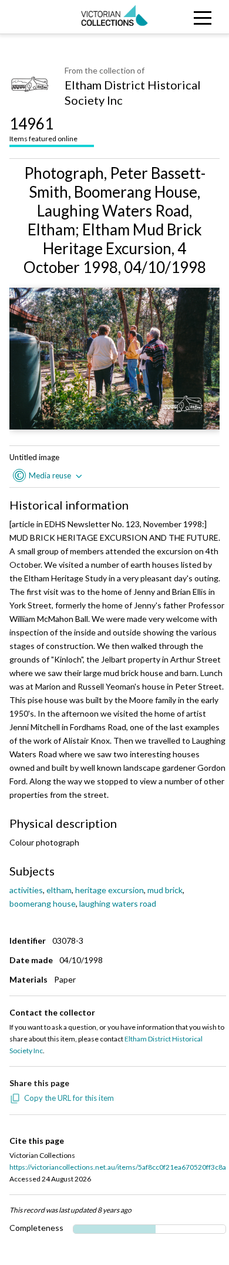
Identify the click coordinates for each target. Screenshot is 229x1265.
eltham (59, 890)
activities (26, 890)
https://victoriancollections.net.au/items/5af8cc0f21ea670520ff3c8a (117, 1167)
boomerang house (42, 903)
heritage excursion (109, 890)
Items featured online (43, 128)
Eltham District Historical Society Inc (133, 92)
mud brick (165, 890)
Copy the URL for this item (69, 1098)
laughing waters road (117, 903)
